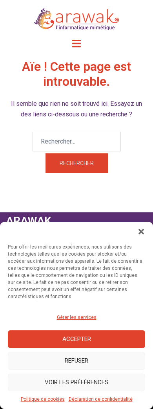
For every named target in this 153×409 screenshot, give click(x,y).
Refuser (76, 360)
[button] (141, 232)
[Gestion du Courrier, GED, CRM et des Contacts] (76, 18)
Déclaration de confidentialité (101, 399)
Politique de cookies (43, 399)
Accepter (76, 339)
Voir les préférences (76, 382)
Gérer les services (77, 317)
